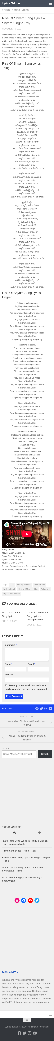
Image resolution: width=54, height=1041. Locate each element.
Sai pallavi (45, 589)
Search (5, 748)
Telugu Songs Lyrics (15, 10)
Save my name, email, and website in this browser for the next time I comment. (26, 687)
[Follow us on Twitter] (41, 708)
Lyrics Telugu (11, 3)
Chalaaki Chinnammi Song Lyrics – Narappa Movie (37, 616)
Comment (10, 645)
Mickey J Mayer (25, 589)
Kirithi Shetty (39, 585)
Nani (36, 589)
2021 (12, 585)
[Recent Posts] (14, 833)
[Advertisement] (27, 791)
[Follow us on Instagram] (45, 708)
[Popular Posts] (39, 833)
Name (8, 664)
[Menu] (50, 3)
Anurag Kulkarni (24, 585)
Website (9, 674)
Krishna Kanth (9, 589)
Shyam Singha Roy (11, 593)
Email (31, 664)
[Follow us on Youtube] (50, 708)
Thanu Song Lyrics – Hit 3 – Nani (19, 850)
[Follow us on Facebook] (37, 708)
